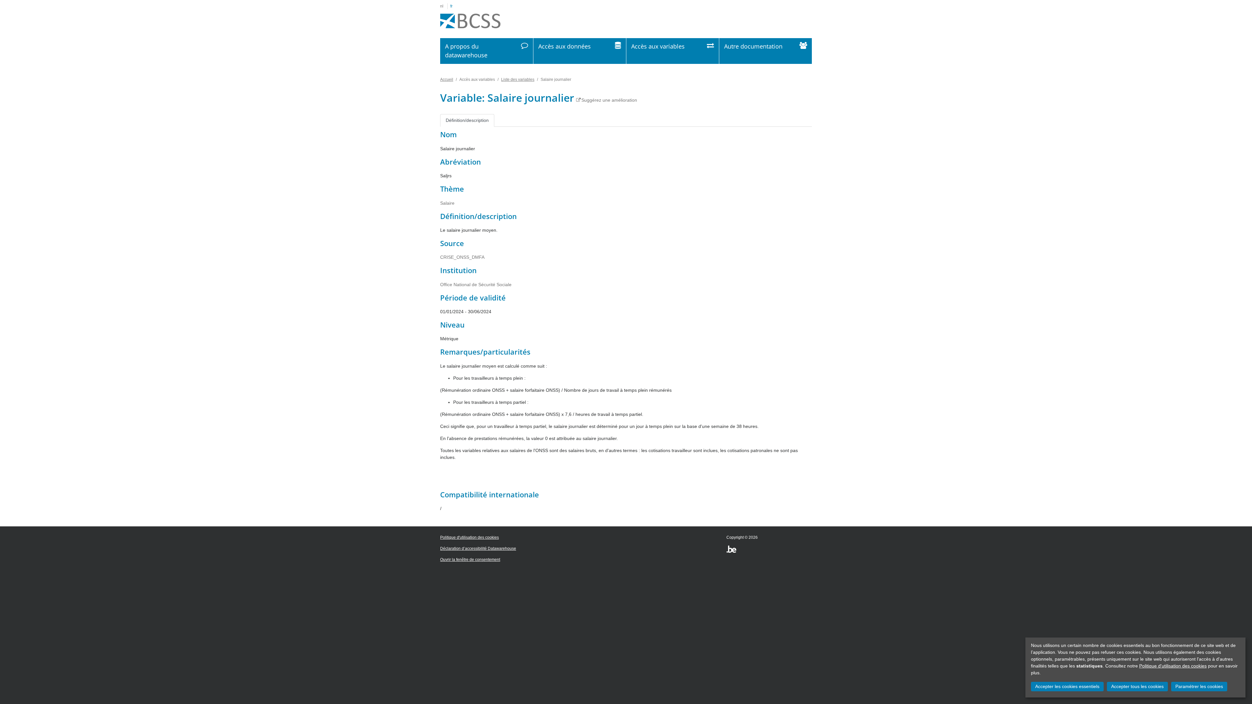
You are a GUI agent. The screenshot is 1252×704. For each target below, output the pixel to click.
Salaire (447, 203)
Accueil (446, 79)
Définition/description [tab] (467, 120)
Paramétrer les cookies (1199, 686)
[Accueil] (470, 21)
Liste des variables (517, 79)
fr (451, 6)
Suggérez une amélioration (609, 100)
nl (441, 6)
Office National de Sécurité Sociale (476, 284)
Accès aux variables (658, 46)
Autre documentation (753, 46)
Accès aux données (564, 46)
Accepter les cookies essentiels (1067, 686)
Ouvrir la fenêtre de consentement (470, 559)
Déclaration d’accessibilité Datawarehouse (478, 548)
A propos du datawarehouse (466, 50)
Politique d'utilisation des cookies (1173, 665)
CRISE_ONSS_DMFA (462, 257)
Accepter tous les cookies (1137, 686)
